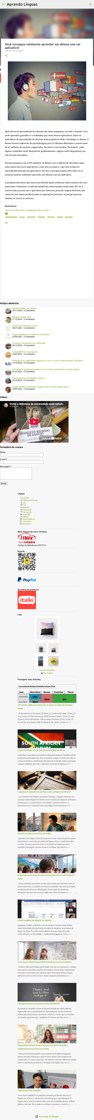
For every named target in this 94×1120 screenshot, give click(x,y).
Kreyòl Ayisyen (29, 519)
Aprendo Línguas (22, 4)
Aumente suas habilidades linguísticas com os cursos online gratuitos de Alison (47, 360)
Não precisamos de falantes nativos (28, 378)
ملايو (24, 503)
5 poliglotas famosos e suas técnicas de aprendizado (39, 1004)
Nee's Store (48, 673)
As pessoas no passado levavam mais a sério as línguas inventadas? (44, 792)
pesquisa (68, 217)
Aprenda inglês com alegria (24, 308)
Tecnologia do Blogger (48, 1116)
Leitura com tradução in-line (24, 326)
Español (26, 507)
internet (41, 217)
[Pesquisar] (40, 4)
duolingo (31, 217)
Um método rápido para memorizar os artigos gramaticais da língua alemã (45, 369)
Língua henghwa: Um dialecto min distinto (31, 334)
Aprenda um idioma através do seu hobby (34, 833)
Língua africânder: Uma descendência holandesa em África (41, 750)
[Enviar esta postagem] (6, 214)
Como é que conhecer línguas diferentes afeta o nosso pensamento (44, 962)
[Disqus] (47, 263)
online (59, 217)
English (26, 498)
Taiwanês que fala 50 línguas (29, 1090)
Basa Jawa (27, 524)
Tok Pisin (27, 521)
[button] (6, 55)
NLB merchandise (47, 670)
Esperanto (27, 510)
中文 (24, 505)
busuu (22, 217)
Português (27, 512)
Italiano (26, 517)
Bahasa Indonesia (30, 500)
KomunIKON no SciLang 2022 (25, 352)
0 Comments (19, 51)
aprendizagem (11, 217)
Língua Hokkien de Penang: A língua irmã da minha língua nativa (40, 387)
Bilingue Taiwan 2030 (21, 317)
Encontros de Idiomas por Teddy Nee (28, 343)
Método (51, 217)
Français (26, 514)
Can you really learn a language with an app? (27, 210)
